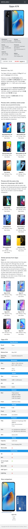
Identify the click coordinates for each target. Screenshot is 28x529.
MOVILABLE (5, 2)
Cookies (21, 526)
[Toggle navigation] (25, 2)
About (25, 526)
